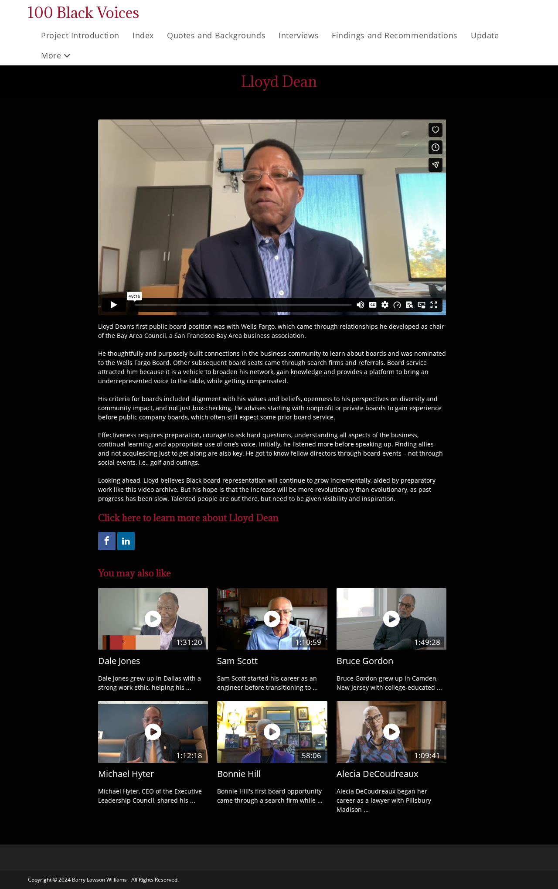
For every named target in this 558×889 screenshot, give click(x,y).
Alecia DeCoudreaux (377, 774)
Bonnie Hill (239, 774)
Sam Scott (237, 661)
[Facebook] (107, 541)
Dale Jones (119, 661)
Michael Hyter (126, 774)
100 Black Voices (83, 12)
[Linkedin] (126, 541)
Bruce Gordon (365, 661)
